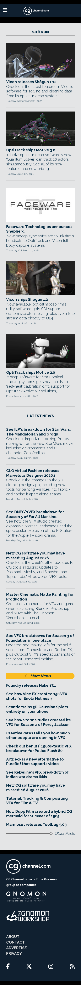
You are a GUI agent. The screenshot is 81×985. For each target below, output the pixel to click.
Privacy (14, 953)
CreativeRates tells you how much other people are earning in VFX (38, 735)
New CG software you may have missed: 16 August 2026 (35, 787)
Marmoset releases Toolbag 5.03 (36, 824)
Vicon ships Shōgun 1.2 (27, 299)
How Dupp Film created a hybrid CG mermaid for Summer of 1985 (39, 813)
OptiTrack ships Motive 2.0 (30, 372)
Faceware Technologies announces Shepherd (39, 229)
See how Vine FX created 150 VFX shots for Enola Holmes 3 (36, 696)
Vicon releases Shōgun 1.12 (31, 82)
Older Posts (65, 833)
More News (40, 676)
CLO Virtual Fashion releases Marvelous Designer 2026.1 (32, 473)
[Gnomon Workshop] (27, 916)
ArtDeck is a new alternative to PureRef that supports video (35, 761)
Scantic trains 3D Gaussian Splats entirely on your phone (37, 709)
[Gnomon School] (26, 897)
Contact (15, 942)
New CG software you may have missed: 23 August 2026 (35, 555)
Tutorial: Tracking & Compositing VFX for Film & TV (37, 800)
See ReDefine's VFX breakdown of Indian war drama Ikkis (37, 774)
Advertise (16, 948)
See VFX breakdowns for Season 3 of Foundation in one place (40, 638)
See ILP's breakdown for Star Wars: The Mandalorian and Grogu (38, 431)
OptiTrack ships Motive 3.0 (30, 150)
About (13, 936)
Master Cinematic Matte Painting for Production (40, 596)
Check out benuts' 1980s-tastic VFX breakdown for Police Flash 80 (39, 748)
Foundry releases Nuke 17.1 (31, 685)
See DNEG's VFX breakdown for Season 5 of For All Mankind (35, 514)
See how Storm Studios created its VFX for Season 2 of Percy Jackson (38, 722)
